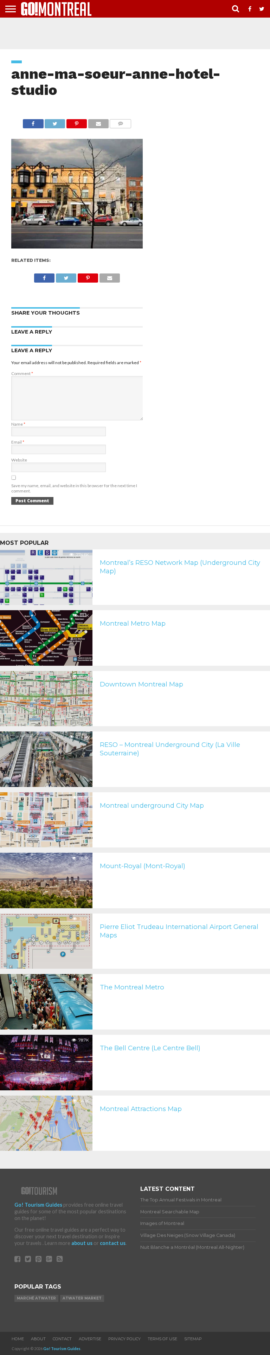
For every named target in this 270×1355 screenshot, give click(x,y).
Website (19, 460)
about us (81, 1243)
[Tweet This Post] (55, 121)
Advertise (90, 1338)
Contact (62, 1338)
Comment (22, 373)
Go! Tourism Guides (38, 1205)
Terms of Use (162, 1338)
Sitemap (193, 1338)
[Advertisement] (135, 33)
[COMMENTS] (120, 121)
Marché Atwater (36, 1298)
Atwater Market (82, 1298)
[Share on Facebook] (33, 121)
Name (18, 424)
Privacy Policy (124, 1338)
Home (18, 1338)
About (38, 1338)
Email (17, 442)
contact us (113, 1243)
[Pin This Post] (76, 121)
